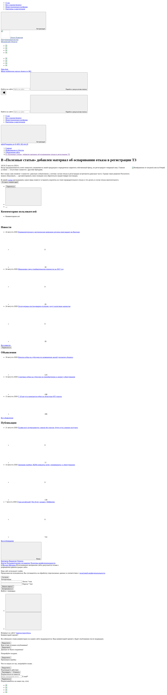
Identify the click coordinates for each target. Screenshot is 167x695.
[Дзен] (6, 53)
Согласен (5, 577)
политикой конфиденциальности (92, 573)
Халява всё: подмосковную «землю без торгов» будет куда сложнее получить (48, 428)
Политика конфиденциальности (43, 563)
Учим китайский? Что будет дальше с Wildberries (36, 502)
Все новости (6, 345)
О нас (7, 116)
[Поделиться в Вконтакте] (23, 197)
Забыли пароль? (7, 586)
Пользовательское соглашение (18, 563)
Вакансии (13, 561)
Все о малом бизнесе (13, 118)
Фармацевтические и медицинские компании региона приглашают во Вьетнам (49, 232)
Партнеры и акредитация (15, 122)
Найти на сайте (7, 89)
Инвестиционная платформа (16, 120)
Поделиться (10, 186)
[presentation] (3, 92)
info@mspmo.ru (7, 144)
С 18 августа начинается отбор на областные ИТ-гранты (40, 396)
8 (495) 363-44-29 (21, 144)
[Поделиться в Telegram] (6, 207)
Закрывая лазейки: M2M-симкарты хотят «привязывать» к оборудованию (46, 465)
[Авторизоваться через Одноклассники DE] (23, 603)
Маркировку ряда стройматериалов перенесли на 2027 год (41, 269)
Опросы (20, 561)
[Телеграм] (6, 46)
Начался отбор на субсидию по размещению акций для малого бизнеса (45, 357)
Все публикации (7, 541)
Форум (3, 563)
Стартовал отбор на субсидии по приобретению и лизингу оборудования (46, 377)
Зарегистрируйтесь (23, 633)
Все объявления (7, 418)
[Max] (6, 48)
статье (10, 180)
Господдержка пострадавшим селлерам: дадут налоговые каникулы (44, 306)
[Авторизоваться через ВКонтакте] (23, 621)
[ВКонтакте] (6, 50)
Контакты (5, 561)
